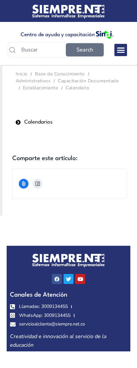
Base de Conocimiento (60, 74)
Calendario (77, 88)
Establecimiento (40, 88)
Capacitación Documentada (88, 81)
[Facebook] (38, 184)
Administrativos (33, 81)
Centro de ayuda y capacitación (58, 35)
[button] (120, 50)
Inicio (22, 74)
